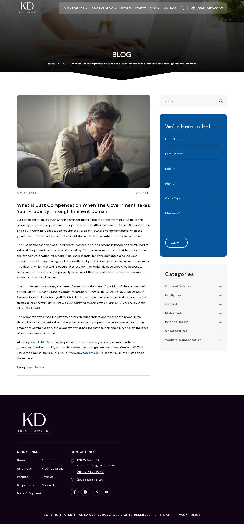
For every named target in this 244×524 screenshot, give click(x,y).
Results (126, 8)
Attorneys (24, 468)
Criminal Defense (178, 286)
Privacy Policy (187, 515)
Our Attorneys (74, 8)
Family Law (173, 295)
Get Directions (90, 471)
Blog (153, 8)
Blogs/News (25, 485)
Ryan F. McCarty (42, 342)
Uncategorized (176, 331)
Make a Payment (29, 493)
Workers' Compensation (183, 340)
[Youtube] (107, 492)
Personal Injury (176, 322)
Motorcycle (174, 313)
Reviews (140, 8)
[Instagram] (85, 492)
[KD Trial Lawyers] (27, 8)
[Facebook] (75, 492)
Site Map (162, 515)
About (46, 460)
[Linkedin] (96, 492)
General (143, 193)
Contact (170, 8)
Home (51, 63)
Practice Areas (103, 8)
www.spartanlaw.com (84, 353)
